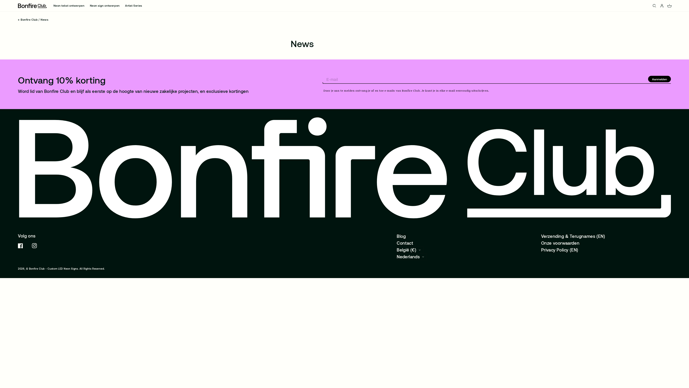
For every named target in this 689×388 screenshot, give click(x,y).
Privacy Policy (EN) (559, 249)
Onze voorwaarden (560, 243)
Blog (401, 236)
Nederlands (408, 256)
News (44, 19)
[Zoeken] (3, 6)
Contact (405, 243)
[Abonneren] (659, 79)
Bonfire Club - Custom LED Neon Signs (53, 268)
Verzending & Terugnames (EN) (573, 236)
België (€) (406, 249)
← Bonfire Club (28, 19)
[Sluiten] (685, 6)
